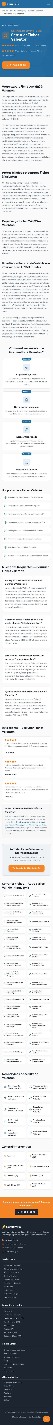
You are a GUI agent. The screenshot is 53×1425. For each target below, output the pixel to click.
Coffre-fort (8, 1287)
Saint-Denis (9, 1386)
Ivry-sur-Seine (41, 825)
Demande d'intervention (14, 1364)
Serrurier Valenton (12, 25)
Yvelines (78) (9, 1329)
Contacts (8, 1368)
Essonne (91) (9, 1325)
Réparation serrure (11, 1279)
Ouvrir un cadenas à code (14, 1350)
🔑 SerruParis (11, 1227)
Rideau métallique (11, 1294)
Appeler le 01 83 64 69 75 (28, 868)
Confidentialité (35, 1417)
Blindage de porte (11, 1272)
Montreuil (8, 1389)
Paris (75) (8, 1311)
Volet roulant (9, 1290)
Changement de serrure (13, 1269)
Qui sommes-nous (11, 1357)
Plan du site (9, 1371)
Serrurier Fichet (10, 1297)
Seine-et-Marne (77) (12, 1336)
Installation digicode (12, 1283)
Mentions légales (19, 1417)
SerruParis (11, 3)
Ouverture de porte (12, 1265)
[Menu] (48, 3)
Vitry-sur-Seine (28, 822)
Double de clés (10, 1276)
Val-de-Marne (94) (12, 1322)
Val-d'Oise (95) (10, 1332)
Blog (6, 1361)
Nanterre (7, 1393)
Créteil (18, 822)
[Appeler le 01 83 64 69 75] (46, 1419)
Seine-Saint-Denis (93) (13, 1318)
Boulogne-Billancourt (12, 1382)
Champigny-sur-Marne (24, 825)
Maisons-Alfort (13, 827)
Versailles (8, 1396)
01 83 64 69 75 (18, 65)
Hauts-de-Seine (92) (12, 1315)
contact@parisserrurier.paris (15, 1244)
